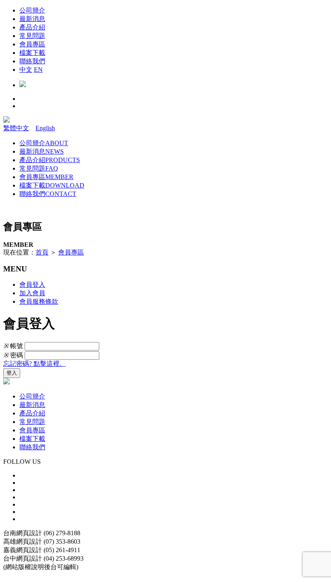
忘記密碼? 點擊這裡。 (34, 363)
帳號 (13, 345)
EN (38, 69)
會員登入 (32, 284)
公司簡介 (43, 143)
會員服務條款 (38, 301)
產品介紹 (49, 159)
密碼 (13, 355)
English (45, 128)
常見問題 (38, 168)
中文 (25, 69)
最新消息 (41, 151)
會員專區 (46, 176)
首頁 (42, 252)
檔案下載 (51, 185)
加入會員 (32, 293)
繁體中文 (16, 128)
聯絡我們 (47, 193)
